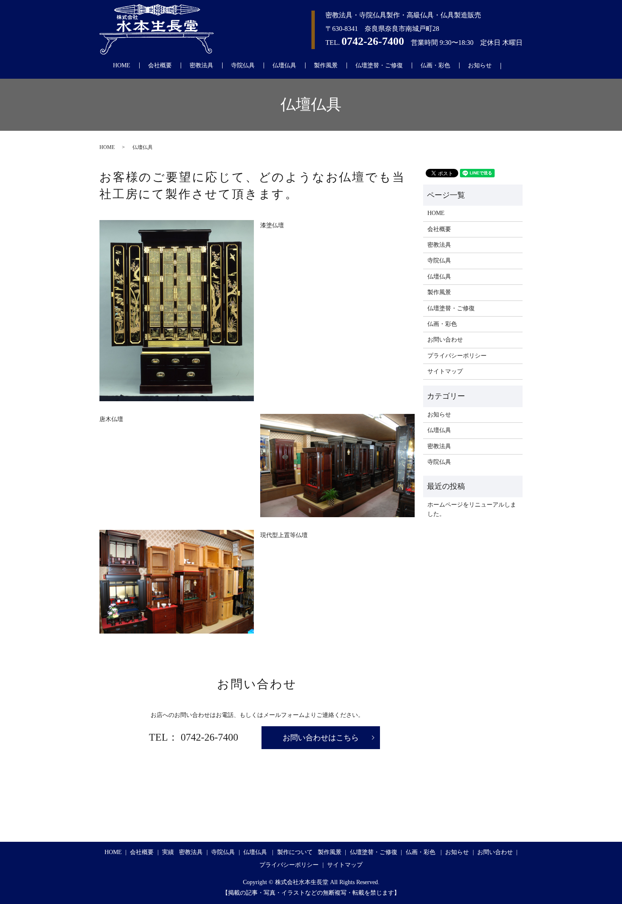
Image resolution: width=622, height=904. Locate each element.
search (513, 66)
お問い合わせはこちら (321, 737)
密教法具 (201, 65)
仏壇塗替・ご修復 (379, 65)
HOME (121, 65)
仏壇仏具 (284, 65)
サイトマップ (445, 371)
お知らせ (480, 65)
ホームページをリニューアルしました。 (471, 509)
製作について (295, 852)
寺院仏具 (243, 65)
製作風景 (326, 65)
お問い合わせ (445, 339)
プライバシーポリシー (457, 356)
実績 (168, 852)
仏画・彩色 (435, 65)
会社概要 (160, 65)
